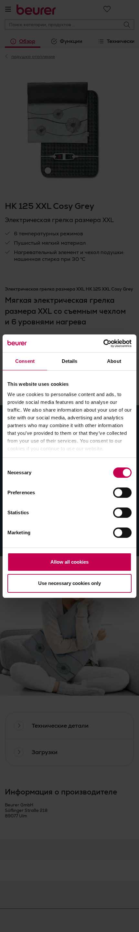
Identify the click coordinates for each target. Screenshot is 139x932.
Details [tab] (70, 361)
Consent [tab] (25, 361)
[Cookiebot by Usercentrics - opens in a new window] (103, 343)
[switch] (122, 492)
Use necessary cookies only (69, 583)
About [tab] (114, 361)
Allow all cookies (69, 562)
